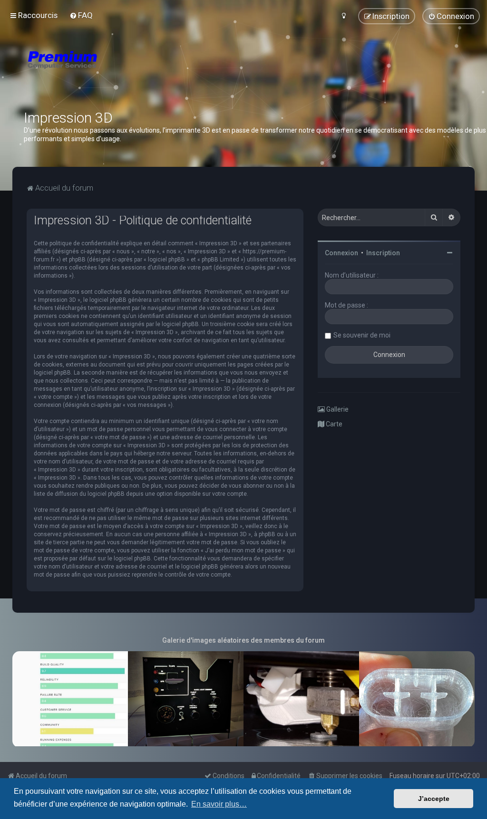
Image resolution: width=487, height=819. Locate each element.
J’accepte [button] (433, 798)
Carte (333, 424)
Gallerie (337, 409)
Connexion (341, 253)
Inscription (383, 253)
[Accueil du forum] (119, 71)
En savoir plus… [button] (219, 804)
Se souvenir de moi (361, 335)
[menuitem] (81, 15)
